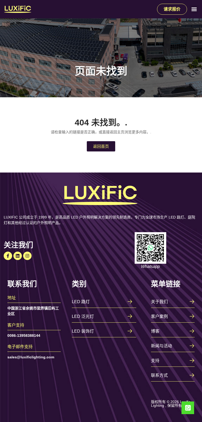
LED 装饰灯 (83, 331)
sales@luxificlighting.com (30, 357)
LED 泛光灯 (83, 316)
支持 (155, 360)
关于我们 (159, 301)
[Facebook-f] (8, 256)
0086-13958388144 (23, 335)
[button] (194, 9)
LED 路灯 (81, 301)
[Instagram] (27, 256)
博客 (155, 331)
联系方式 (159, 375)
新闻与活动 (161, 346)
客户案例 (159, 316)
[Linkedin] (17, 256)
